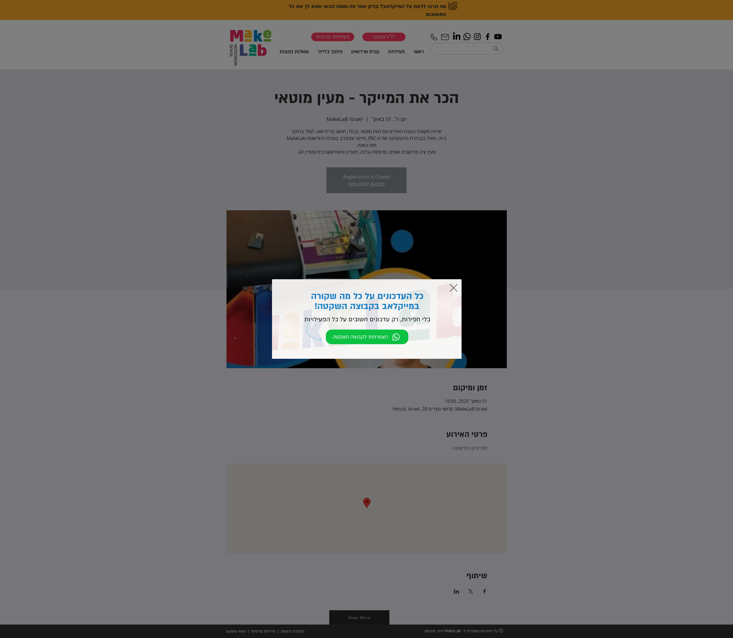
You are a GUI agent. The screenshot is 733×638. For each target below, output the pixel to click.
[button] (453, 288)
